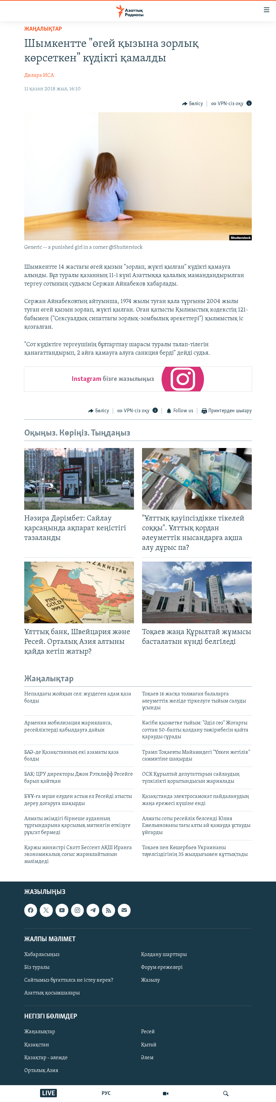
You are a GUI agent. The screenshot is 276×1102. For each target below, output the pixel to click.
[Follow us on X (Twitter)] (46, 910)
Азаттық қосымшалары (52, 993)
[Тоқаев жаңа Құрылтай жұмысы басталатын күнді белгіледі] (197, 592)
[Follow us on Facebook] (30, 910)
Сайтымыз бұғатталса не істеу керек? (68, 980)
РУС (106, 1093)
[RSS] (108, 910)
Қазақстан (36, 1045)
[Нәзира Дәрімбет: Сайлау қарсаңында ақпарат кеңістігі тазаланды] (79, 479)
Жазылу (150, 980)
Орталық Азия (41, 1070)
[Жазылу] (124, 910)
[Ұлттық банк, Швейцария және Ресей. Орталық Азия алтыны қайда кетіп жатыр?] (79, 592)
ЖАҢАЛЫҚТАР (43, 29)
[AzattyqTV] (166, 1093)
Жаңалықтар (39, 1032)
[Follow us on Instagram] (77, 910)
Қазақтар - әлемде (46, 1058)
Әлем (147, 1058)
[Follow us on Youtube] (62, 910)
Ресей (148, 1032)
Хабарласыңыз (42, 954)
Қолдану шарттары (164, 954)
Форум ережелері (162, 967)
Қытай (149, 1045)
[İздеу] (226, 1093)
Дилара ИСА (39, 75)
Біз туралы (36, 967)
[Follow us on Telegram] (93, 910)
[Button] (192, 103)
